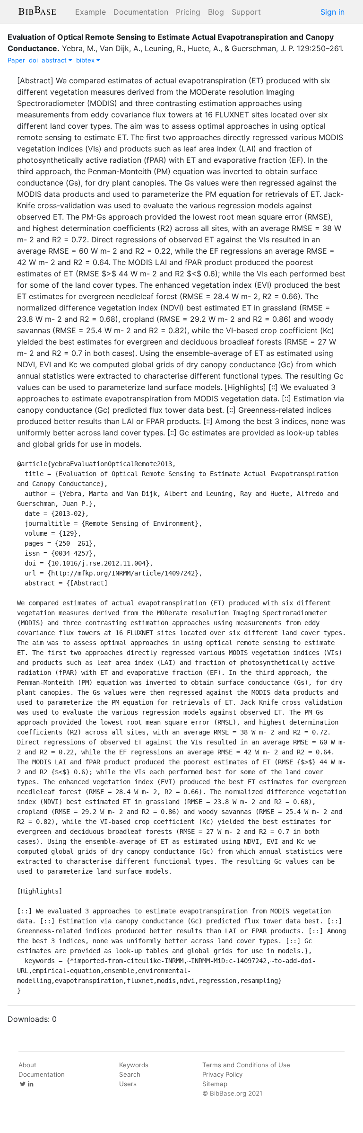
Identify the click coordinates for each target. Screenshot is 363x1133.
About (27, 1065)
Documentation (140, 12)
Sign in (332, 12)
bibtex (86, 60)
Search (129, 1074)
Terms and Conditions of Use (246, 1065)
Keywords (133, 1065)
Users (128, 1084)
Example (90, 12)
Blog (216, 12)
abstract (55, 60)
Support (246, 12)
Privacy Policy (222, 1074)
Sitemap (214, 1084)
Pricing (188, 12)
